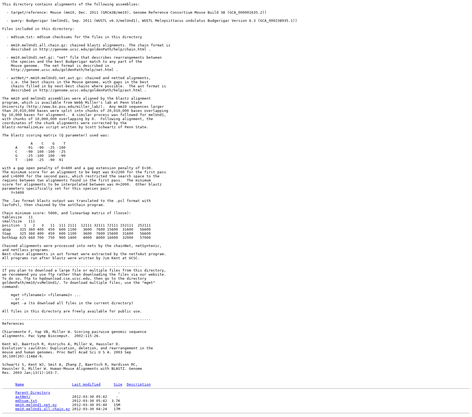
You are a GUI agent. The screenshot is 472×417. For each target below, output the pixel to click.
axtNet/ (23, 397)
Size (118, 384)
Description (139, 384)
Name (19, 384)
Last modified (86, 384)
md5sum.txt (26, 401)
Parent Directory (32, 393)
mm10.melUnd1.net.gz (36, 405)
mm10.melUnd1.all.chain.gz (42, 409)
